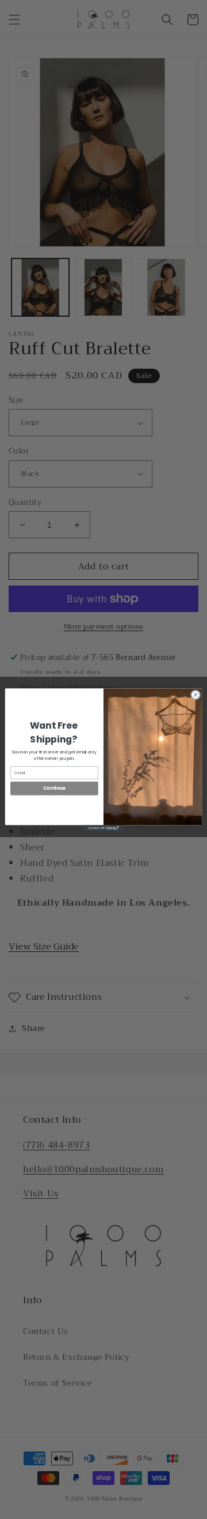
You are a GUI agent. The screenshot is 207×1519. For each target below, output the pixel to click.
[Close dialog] (195, 694)
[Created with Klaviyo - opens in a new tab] (103, 828)
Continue (54, 788)
